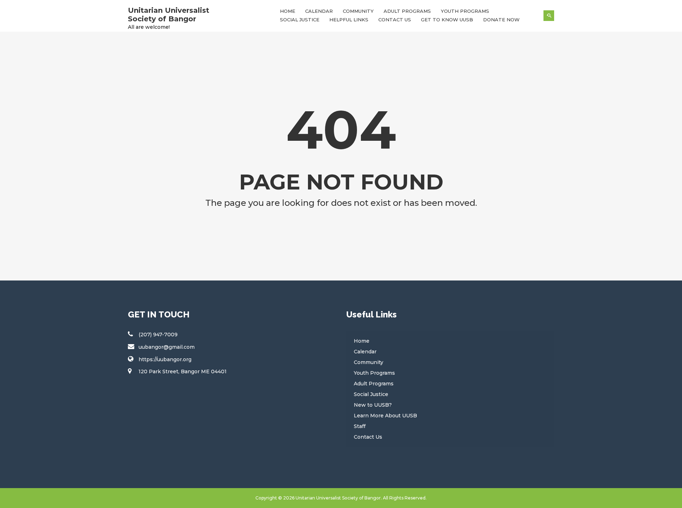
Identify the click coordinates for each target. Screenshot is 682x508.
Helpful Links (348, 19)
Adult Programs (407, 11)
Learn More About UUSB (385, 415)
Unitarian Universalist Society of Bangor (168, 14)
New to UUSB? (373, 405)
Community (358, 11)
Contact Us (394, 19)
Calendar (319, 11)
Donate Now (501, 19)
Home (287, 11)
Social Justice (299, 19)
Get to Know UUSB (447, 19)
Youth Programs (465, 11)
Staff (360, 426)
